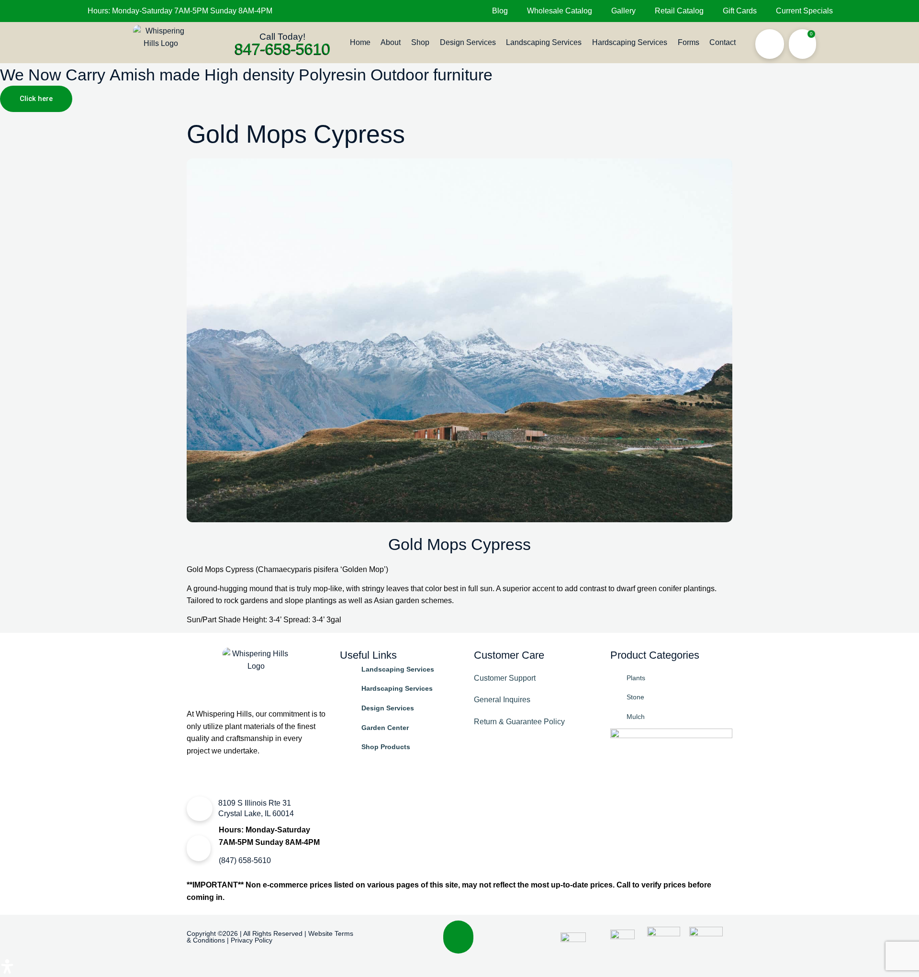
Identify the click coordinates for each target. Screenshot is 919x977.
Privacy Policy (251, 940)
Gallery (623, 11)
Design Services (468, 42)
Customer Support (505, 678)
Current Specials (804, 11)
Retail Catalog (679, 11)
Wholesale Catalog (559, 11)
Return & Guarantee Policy (519, 722)
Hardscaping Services (629, 42)
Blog (500, 11)
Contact (722, 42)
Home (360, 42)
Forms (688, 42)
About (391, 42)
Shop (420, 42)
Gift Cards (740, 11)
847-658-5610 (282, 48)
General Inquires (502, 700)
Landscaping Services (544, 42)
